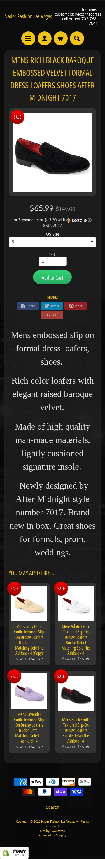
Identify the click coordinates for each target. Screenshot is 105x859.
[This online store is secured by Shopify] (14, 855)
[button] (53, 220)
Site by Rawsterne (52, 831)
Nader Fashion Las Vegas (28, 16)
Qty (52, 253)
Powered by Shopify (52, 835)
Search (52, 806)
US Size (52, 234)
